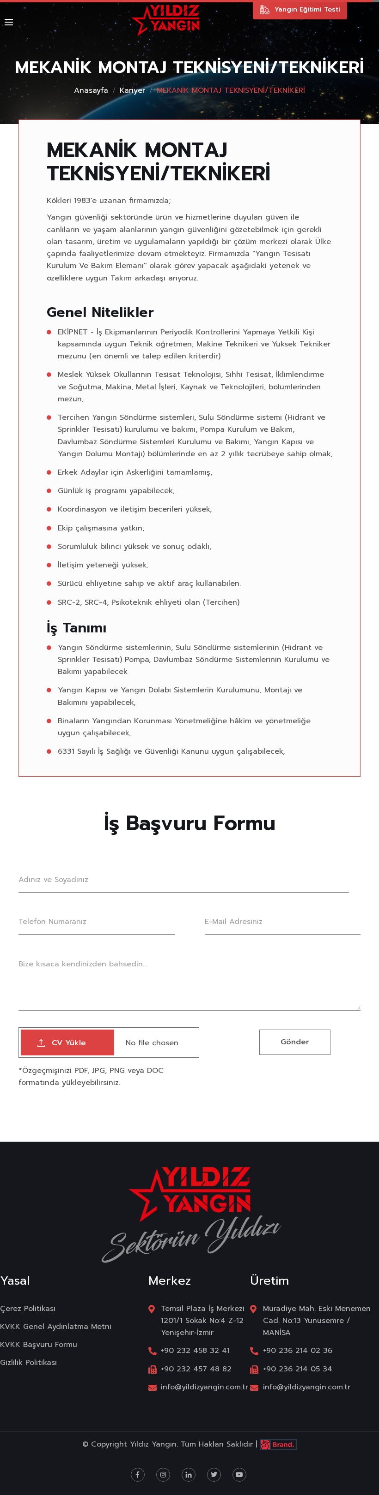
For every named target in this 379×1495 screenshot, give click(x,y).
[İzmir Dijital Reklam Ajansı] (278, 1444)
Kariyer (132, 90)
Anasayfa (91, 90)
